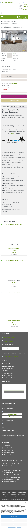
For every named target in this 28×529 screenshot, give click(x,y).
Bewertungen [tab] (22, 106)
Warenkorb (24, 496)
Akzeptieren (14, 516)
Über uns (4, 492)
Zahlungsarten (5, 494)
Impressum (19, 527)
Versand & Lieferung (22, 492)
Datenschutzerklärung (12, 527)
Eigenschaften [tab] (13, 106)
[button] (26, 502)
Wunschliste (17, 499)
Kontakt (8, 492)
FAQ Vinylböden (23, 499)
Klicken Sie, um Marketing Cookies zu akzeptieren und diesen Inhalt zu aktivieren (14, 392)
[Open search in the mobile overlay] (14, 13)
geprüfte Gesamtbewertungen (14, 248)
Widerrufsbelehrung (16, 496)
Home (2, 26)
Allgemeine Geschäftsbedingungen (18, 494)
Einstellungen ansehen (14, 524)
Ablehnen (14, 520)
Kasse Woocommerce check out (8, 499)
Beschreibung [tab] (6, 106)
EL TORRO (12, 133)
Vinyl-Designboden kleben (9, 26)
